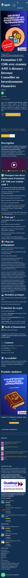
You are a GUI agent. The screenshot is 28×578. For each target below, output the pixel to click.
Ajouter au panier (13, 114)
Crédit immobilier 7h (9, 500)
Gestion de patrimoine (14, 130)
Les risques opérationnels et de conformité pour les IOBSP (15, 515)
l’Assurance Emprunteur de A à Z (12, 526)
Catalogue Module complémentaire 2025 (9, 566)
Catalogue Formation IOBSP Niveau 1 (9, 567)
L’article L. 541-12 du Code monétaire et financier (12, 271)
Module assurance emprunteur (11, 533)
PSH (2, 559)
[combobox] (14, 434)
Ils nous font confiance (5, 569)
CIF (1, 131)
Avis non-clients (4, 560)
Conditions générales (5, 551)
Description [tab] (5, 135)
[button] (14, 165)
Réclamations (3, 554)
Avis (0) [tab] (12, 135)
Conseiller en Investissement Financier (15, 129)
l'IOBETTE (3, 556)
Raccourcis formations (5, 561)
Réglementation (4, 553)
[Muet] (22, 171)
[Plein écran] (25, 171)
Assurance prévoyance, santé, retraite (12, 540)
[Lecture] (3, 171)
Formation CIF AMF (5, 130)
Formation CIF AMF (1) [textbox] (13, 433)
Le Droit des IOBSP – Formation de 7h (13, 507)
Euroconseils (3, 557)
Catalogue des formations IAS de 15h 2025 (10, 564)
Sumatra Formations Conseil (19, 214)
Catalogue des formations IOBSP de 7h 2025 (10, 563)
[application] (14, 165)
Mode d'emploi (4, 550)
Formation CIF (6, 99)
